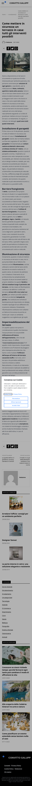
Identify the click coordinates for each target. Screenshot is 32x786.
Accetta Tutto (16, 405)
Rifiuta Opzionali (16, 402)
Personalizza (16, 398)
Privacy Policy (17, 394)
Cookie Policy (8, 394)
